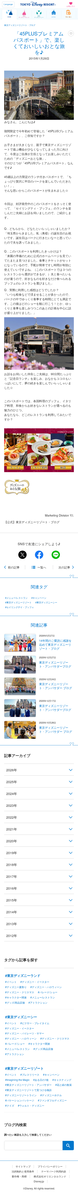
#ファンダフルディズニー (52, 1100)
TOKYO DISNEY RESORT (38, 4)
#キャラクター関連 (16, 997)
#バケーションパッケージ (19, 1100)
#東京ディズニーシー (46, 602)
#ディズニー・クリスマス (19, 992)
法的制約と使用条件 (23, 1171)
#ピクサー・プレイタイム (34, 1023)
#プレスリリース (29, 1074)
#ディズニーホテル (51, 1095)
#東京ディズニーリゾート (18, 602)
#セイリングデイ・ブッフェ (19, 607)
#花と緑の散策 (63, 1084)
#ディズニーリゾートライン (21, 1095)
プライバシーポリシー (50, 1166)
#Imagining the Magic (17, 1079)
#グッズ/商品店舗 (15, 1002)
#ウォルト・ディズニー (31, 1105)
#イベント (11, 981)
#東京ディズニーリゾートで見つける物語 (28, 1090)
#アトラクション (37, 1002)
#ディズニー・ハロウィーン (46, 987)
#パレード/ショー (47, 992)
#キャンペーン (38, 597)
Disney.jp (39, 1181)
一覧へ (41, 567)
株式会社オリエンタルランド (50, 1176)
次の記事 (64, 567)
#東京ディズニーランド (22, 975)
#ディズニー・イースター (34, 981)
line (56, 555)
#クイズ (9, 1105)
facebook (39, 555)
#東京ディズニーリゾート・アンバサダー (28, 1084)
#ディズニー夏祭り (16, 987)
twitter (22, 555)
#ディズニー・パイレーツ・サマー (24, 1033)
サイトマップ (23, 1166)
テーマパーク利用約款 (53, 1171)
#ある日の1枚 (41, 1079)
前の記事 (14, 567)
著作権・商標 (19, 1176)
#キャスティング (61, 1079)
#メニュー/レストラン (16, 597)
